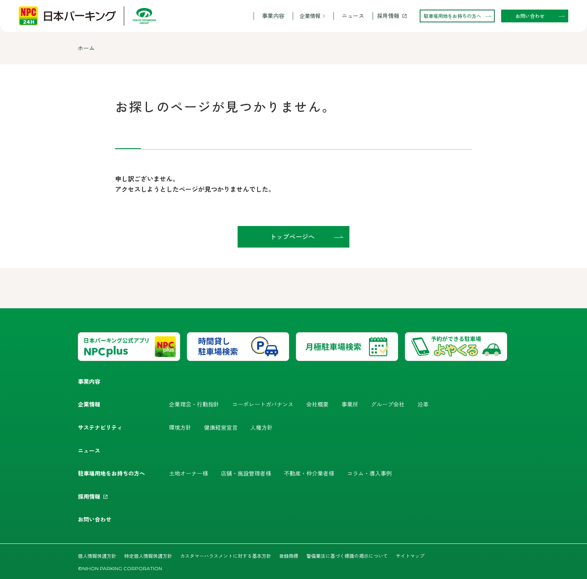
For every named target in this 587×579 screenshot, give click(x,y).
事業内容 (273, 16)
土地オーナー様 (188, 473)
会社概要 (317, 404)
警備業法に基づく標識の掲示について (347, 555)
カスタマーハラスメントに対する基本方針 (225, 555)
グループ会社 (388, 404)
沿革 (422, 404)
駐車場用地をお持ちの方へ (111, 473)
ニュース (353, 16)
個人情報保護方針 (97, 555)
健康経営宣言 (221, 427)
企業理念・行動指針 (194, 404)
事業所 (349, 404)
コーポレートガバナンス (263, 404)
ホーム (86, 48)
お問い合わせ (94, 519)
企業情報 (309, 16)
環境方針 (180, 427)
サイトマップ (410, 555)
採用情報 (388, 16)
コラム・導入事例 (369, 473)
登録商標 (288, 555)
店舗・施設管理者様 (246, 473)
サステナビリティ (100, 427)
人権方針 (261, 427)
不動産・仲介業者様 (309, 473)
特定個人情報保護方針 (148, 555)
